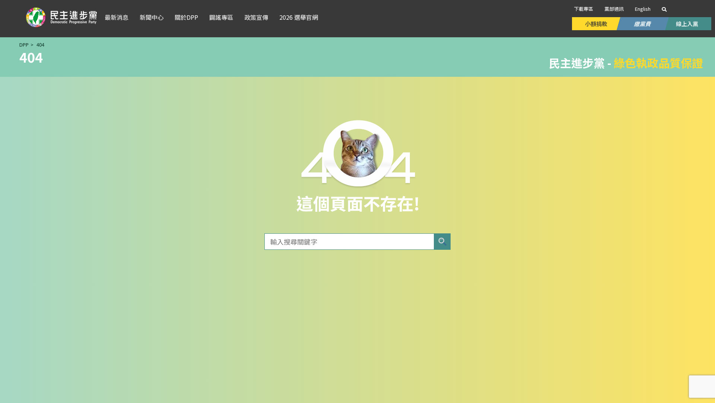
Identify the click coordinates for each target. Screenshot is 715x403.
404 (40, 44)
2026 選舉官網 (298, 17)
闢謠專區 (221, 17)
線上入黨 (687, 24)
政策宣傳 (256, 17)
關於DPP (186, 17)
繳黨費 (642, 24)
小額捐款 (596, 24)
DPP (24, 44)
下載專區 (583, 8)
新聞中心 (151, 17)
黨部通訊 (614, 8)
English (643, 8)
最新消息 (116, 17)
